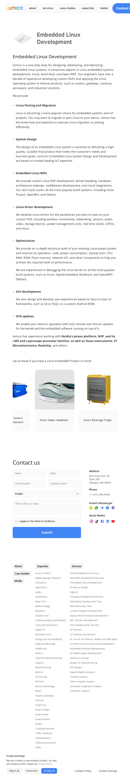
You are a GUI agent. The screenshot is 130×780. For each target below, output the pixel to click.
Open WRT (69, 74)
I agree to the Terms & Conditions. (37, 521)
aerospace (19, 88)
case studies (68, 8)
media (104, 8)
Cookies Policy (83, 771)
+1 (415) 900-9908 (99, 494)
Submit (47, 532)
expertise (88, 8)
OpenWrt (33, 194)
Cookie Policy (45, 764)
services (48, 8)
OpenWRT (106, 274)
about (32, 8)
